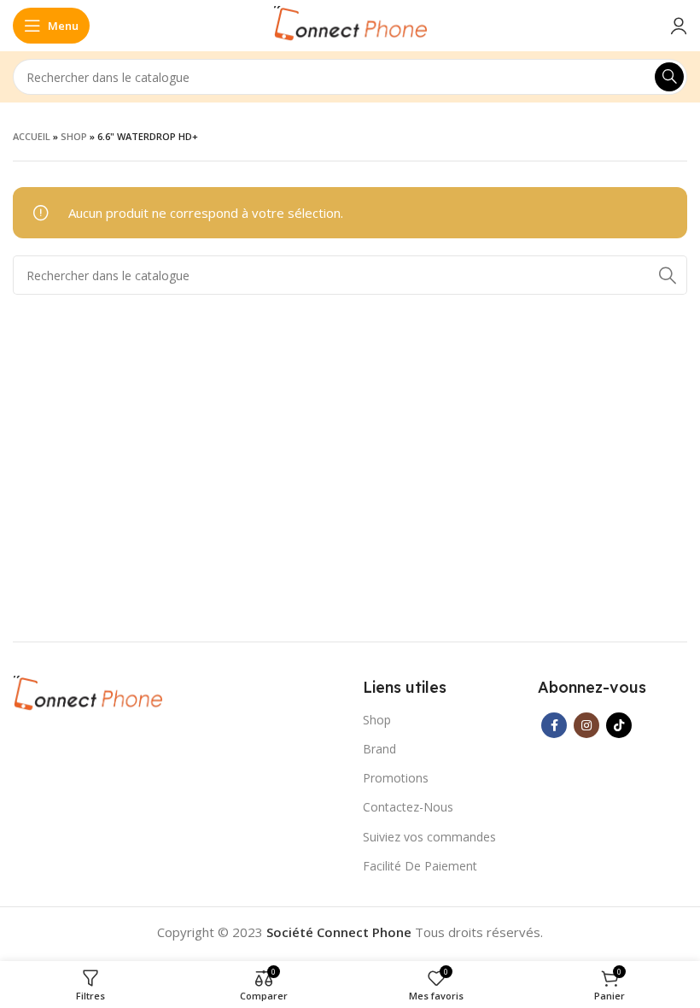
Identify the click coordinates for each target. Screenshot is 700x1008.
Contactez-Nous (408, 807)
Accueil (31, 136)
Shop (74, 136)
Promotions (396, 778)
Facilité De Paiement (420, 866)
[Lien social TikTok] (619, 725)
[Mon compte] (679, 26)
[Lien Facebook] (554, 725)
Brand (379, 749)
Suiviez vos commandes (429, 837)
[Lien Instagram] (586, 725)
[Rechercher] (669, 76)
